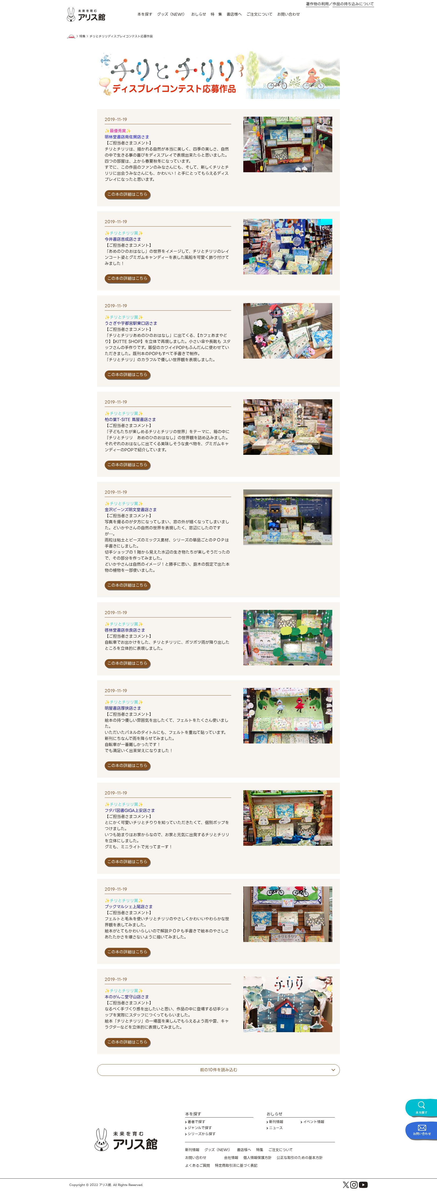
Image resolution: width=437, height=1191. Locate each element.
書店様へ (234, 14)
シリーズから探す (202, 1134)
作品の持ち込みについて (353, 4)
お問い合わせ (288, 14)
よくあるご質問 (197, 1165)
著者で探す (196, 1122)
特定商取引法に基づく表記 (236, 1165)
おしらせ (198, 14)
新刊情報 (276, 1122)
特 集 (216, 14)
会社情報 (231, 1157)
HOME (71, 36)
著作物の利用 (317, 4)
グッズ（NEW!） (172, 14)
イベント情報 (313, 1122)
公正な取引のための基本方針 (300, 1157)
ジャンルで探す (200, 1128)
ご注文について (259, 14)
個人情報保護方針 (257, 1157)
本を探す (144, 14)
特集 (82, 36)
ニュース (276, 1128)
